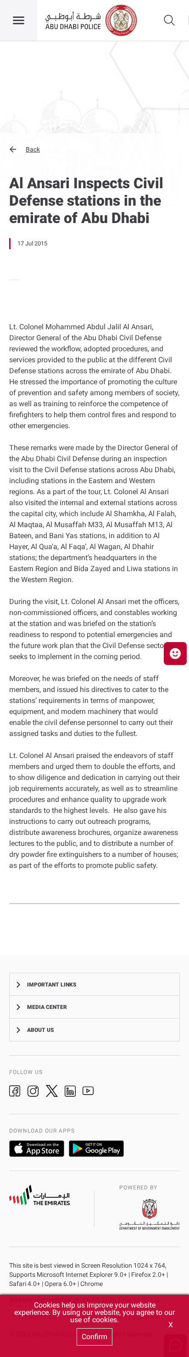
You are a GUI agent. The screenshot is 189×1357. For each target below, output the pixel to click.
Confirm (94, 1336)
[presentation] (12, 279)
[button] (94, 149)
